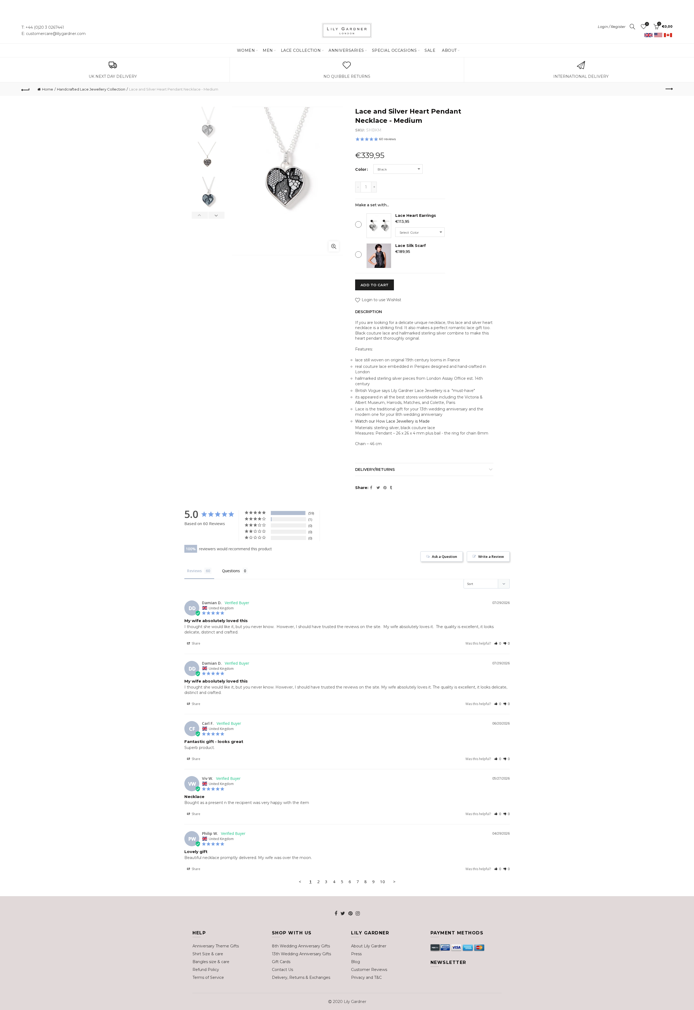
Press (356, 953)
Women (246, 50)
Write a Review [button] (491, 556)
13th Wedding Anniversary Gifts (301, 953)
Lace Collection (301, 50)
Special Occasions (394, 50)
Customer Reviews (369, 969)
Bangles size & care (210, 961)
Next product (668, 89)
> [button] (394, 881)
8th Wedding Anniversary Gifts (301, 946)
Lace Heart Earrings (415, 215)
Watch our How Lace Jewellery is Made (392, 421)
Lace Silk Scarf (410, 245)
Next (216, 215)
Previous (200, 215)
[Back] (25, 89)
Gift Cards (281, 961)
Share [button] (195, 643)
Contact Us (282, 969)
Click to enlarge (334, 246)
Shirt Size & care (207, 953)
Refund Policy (205, 969)
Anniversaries (346, 50)
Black (382, 169)
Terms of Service (208, 977)
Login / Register (611, 26)
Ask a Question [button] (444, 556)
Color (360, 169)
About (449, 50)
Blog (355, 961)
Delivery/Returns (375, 469)
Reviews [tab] (194, 570)
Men (268, 50)
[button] (497, 643)
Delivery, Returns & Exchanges (301, 977)
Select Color (409, 232)
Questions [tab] (231, 570)
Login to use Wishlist (381, 299)
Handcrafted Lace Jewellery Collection (91, 89)
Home (47, 89)
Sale (430, 50)
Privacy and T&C (366, 977)
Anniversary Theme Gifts (215, 946)
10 (382, 881)
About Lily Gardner (368, 946)
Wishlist (647, 24)
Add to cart (374, 285)
